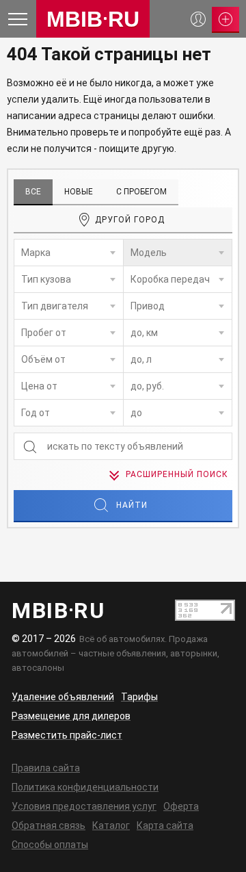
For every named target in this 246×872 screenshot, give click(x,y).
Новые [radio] (78, 191)
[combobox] (69, 252)
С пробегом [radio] (141, 191)
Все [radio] (33, 191)
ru (92, 19)
